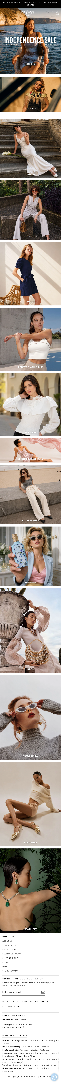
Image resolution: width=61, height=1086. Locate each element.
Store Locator (10, 971)
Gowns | (25, 1040)
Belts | (5, 1062)
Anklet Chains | (16, 1056)
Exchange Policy (11, 953)
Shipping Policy (10, 958)
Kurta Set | (35, 1040)
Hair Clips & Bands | (48, 1059)
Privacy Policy (10, 949)
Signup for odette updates (22, 978)
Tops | (37, 1046)
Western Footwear (40, 1050)
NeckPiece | (19, 1053)
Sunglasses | (18, 1062)
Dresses (45, 1046)
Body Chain (29, 1056)
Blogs (5, 962)
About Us (7, 941)
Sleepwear (7, 1071)
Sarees (5, 1043)
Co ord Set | (27, 1046)
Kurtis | (43, 1040)
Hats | (34, 1059)
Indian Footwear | (21, 1050)
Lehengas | (53, 1040)
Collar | (27, 1059)
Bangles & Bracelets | (48, 1053)
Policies (8, 936)
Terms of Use (9, 945)
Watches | (7, 1065)
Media (5, 966)
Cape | (19, 1059)
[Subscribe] (43, 992)
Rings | (5, 1056)
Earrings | (31, 1053)
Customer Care (13, 1015)
